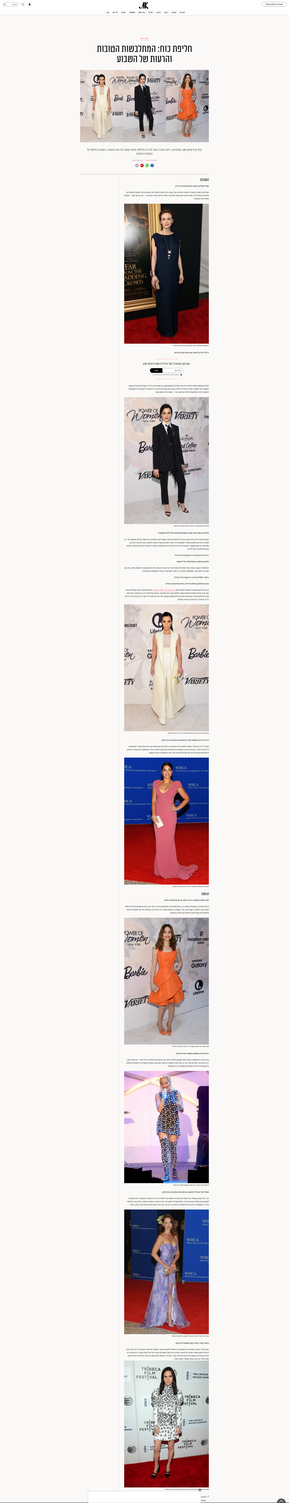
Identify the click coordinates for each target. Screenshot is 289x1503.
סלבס (151, 12)
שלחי (156, 370)
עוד (108, 12)
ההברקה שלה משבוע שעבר (164, 590)
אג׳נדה (182, 12)
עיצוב (158, 12)
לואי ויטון (144, 38)
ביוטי (166, 12)
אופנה (174, 12)
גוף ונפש (142, 12)
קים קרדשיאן (201, 1500)
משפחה (132, 12)
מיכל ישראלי (149, 160)
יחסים (123, 12)
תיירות (115, 12)
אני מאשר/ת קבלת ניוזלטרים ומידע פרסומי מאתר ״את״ (165, 375)
